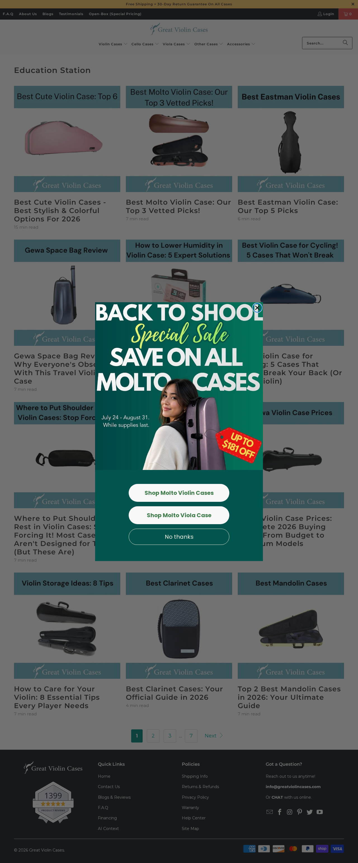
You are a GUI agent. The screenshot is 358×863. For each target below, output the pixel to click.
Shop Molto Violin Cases (179, 493)
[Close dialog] (257, 307)
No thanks (179, 537)
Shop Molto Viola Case (179, 515)
